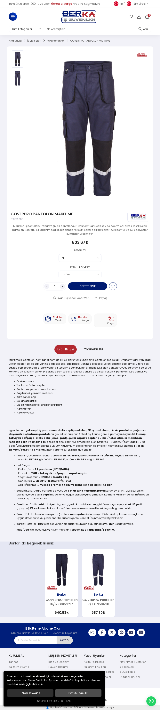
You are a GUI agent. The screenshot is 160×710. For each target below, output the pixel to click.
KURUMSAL (16, 655)
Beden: (80, 250)
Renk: (80, 267)
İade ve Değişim (58, 662)
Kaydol (65, 640)
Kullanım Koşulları (95, 667)
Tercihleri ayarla (30, 693)
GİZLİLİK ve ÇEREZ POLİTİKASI (55, 701)
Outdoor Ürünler (130, 677)
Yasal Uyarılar (94, 655)
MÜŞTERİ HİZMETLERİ (62, 655)
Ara (145, 29)
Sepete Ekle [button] (88, 286)
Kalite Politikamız (19, 667)
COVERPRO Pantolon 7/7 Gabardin (98, 602)
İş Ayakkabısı (127, 672)
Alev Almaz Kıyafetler (133, 662)
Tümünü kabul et (78, 693)
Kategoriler (128, 655)
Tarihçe (14, 662)
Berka (61, 594)
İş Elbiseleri (127, 667)
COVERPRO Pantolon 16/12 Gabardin (62, 602)
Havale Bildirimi (58, 667)
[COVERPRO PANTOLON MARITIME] (87, 128)
